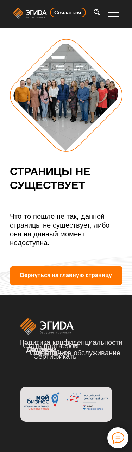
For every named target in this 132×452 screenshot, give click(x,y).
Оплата (38, 349)
